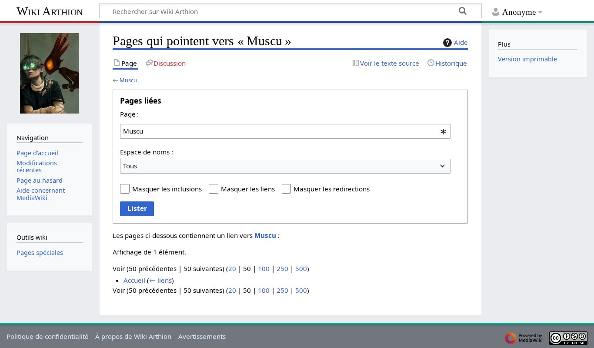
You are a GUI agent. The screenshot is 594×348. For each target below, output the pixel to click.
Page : (129, 114)
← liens (160, 280)
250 (282, 268)
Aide (461, 42)
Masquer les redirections (332, 188)
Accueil (134, 280)
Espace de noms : (146, 151)
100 (264, 268)
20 (232, 268)
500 (301, 268)
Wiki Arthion (50, 11)
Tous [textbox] (130, 165)
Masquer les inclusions (167, 188)
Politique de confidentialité (48, 336)
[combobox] (285, 131)
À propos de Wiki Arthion (133, 336)
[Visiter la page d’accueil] (50, 72)
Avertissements (202, 336)
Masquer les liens (248, 188)
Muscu (128, 80)
